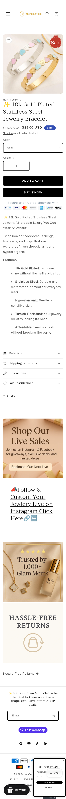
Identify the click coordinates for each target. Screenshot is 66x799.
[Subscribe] (54, 716)
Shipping (8, 133)
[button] (8, 14)
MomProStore (31, 774)
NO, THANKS (49, 787)
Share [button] (11, 395)
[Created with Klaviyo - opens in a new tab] (49, 798)
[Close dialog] (64, 760)
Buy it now (33, 192)
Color (6, 139)
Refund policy (29, 779)
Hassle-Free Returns (19, 673)
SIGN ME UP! (49, 782)
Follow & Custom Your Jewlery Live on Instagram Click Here (31, 504)
